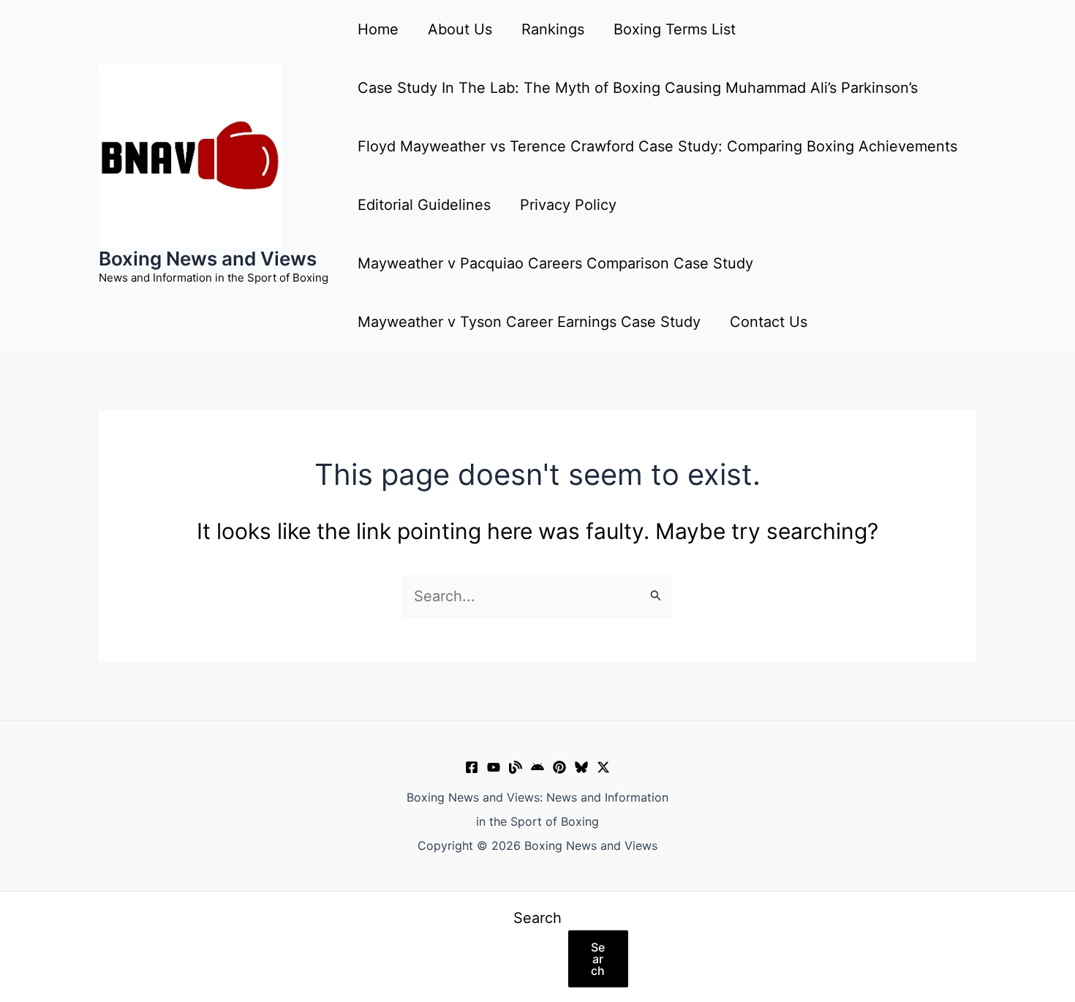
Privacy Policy (568, 205)
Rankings (552, 29)
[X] (603, 767)
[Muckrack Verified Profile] (515, 767)
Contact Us (768, 322)
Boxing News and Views (208, 258)
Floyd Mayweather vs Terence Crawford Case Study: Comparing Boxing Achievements (657, 146)
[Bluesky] (581, 767)
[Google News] (537, 767)
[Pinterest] (559, 767)
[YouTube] (493, 767)
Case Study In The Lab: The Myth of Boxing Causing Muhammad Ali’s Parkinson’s (638, 88)
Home (378, 29)
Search (537, 918)
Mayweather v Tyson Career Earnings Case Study (529, 322)
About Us (460, 29)
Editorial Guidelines (424, 205)
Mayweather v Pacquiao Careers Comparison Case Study (555, 263)
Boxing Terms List (675, 29)
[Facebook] (471, 767)
